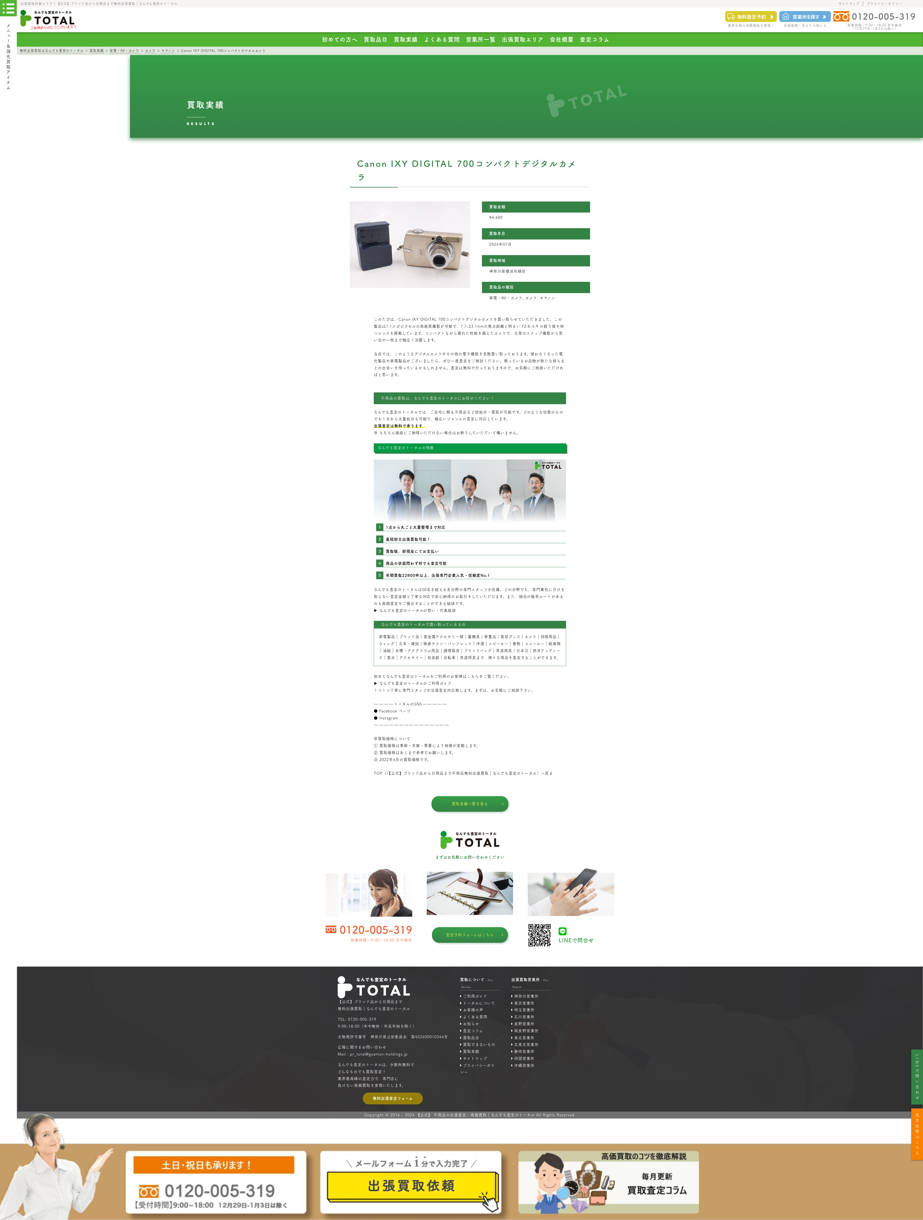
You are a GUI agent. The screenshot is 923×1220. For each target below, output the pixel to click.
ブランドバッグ (478, 651)
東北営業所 (524, 1038)
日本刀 (522, 651)
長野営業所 (524, 1024)
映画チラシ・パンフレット (447, 644)
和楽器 (433, 658)
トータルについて (479, 1003)
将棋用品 (549, 637)
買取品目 (376, 39)
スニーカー (535, 644)
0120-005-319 (376, 929)
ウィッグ (387, 644)
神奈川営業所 (526, 996)
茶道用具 (468, 658)
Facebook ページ (395, 711)
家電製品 (387, 637)
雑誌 (415, 644)
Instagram (388, 718)
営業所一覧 (481, 39)
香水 (391, 658)
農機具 (474, 637)
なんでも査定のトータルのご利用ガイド (415, 683)
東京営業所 (524, 1003)
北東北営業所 (526, 1044)
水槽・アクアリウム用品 (417, 651)
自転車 (449, 658)
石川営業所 (524, 1017)
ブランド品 (409, 637)
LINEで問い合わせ (917, 1077)
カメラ (530, 637)
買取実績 (406, 39)
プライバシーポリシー (884, 3)
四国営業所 (524, 1058)
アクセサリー (411, 658)
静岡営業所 (524, 1051)
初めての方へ (340, 39)
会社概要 (562, 39)
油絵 (387, 651)
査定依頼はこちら (917, 1134)
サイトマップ (849, 3)
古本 (403, 644)
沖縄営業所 (524, 1065)
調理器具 (451, 651)
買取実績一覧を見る (470, 804)
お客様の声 (473, 1010)
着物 (516, 644)
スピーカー (498, 644)
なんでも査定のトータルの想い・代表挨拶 (417, 610)
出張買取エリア (523, 39)
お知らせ (471, 1024)
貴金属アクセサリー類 (444, 637)
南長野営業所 (526, 1031)
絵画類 (555, 644)
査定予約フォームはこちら (470, 935)
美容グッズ (510, 637)
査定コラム (595, 39)
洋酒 (480, 644)
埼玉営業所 (524, 1010)
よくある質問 (442, 39)
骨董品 (490, 637)
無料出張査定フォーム (393, 1098)
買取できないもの (479, 1044)
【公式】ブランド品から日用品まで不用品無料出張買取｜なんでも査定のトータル (463, 773)
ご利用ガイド (475, 996)
